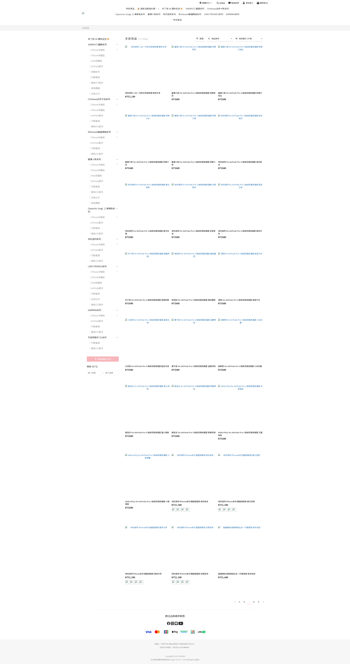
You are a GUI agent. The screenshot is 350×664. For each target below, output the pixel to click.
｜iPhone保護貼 (97, 55)
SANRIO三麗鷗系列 (195, 8)
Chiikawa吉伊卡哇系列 (218, 8)
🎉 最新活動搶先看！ (147, 8)
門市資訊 (177, 19)
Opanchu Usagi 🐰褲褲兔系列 (130, 14)
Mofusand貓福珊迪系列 (190, 14)
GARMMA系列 (232, 14)
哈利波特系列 (169, 14)
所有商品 (130, 8)
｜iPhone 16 (128, 251)
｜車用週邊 (94, 88)
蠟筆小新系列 (154, 14)
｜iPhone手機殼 (97, 50)
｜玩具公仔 (94, 93)
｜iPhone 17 (128, 316)
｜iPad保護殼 (95, 60)
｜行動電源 (94, 77)
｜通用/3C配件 (96, 82)
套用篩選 (104, 359)
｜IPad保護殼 (95, 175)
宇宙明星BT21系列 (97, 337)
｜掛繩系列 (94, 71)
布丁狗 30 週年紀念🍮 (172, 8)
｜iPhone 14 (128, 182)
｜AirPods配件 (96, 66)
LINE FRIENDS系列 (213, 14)
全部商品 (85, 28)
